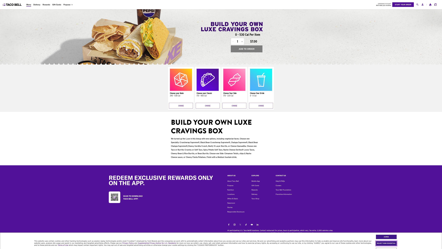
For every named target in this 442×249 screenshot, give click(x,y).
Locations (231, 194)
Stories (230, 207)
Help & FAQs (280, 181)
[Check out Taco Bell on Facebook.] (228, 224)
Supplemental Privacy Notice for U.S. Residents (157, 243)
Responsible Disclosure (235, 212)
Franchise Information (284, 194)
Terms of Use (63, 245)
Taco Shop (255, 199)
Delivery (36, 4)
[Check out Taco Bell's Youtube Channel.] (251, 224)
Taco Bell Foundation (283, 190)
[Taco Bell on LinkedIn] (257, 224)
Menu (28, 4)
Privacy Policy (128, 243)
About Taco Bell (233, 181)
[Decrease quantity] (233, 41)
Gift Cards (56, 4)
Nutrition (230, 190)
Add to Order (246, 49)
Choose (181, 106)
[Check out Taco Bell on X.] (240, 224)
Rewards (46, 4)
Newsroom (231, 203)
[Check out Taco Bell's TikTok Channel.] (246, 224)
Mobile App (256, 181)
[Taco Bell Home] (12, 4)
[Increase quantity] (242, 41)
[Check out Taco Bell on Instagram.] (234, 224)
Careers (278, 185)
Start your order (403, 5)
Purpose (66, 4)
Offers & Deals (232, 199)
